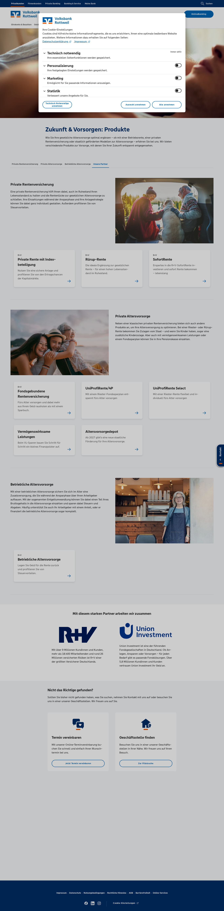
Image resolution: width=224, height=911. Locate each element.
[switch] (178, 65)
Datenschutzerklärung (55, 41)
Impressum (81, 41)
